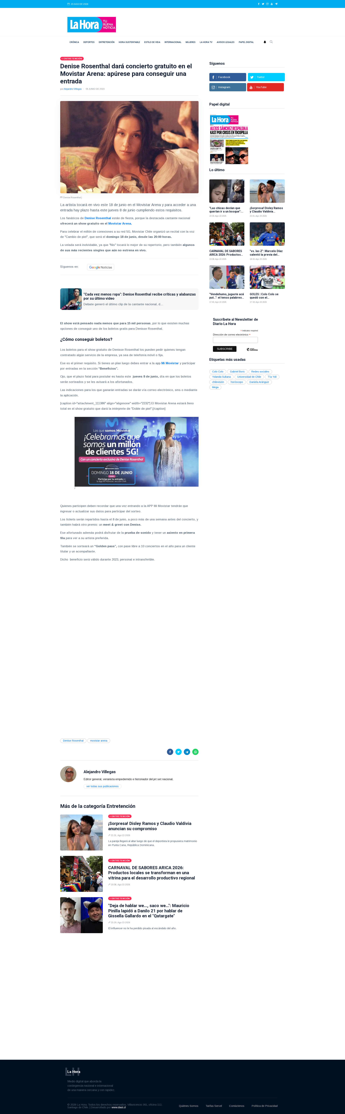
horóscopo (237, 382)
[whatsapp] (195, 752)
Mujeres (191, 42)
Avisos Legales (225, 42)
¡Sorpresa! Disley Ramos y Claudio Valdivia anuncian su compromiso (149, 826)
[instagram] (267, 4)
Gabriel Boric (237, 371)
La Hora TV (206, 42)
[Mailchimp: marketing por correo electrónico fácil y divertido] (252, 352)
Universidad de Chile (249, 376)
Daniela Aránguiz (259, 382)
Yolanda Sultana (221, 376)
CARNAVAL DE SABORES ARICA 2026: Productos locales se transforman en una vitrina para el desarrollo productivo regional (151, 873)
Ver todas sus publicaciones (102, 786)
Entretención (106, 42)
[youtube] (272, 4)
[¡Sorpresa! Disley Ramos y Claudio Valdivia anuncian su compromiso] (81, 832)
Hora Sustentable (129, 42)
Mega (215, 387)
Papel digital (246, 42)
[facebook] (259, 4)
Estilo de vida (152, 42)
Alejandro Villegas (73, 89)
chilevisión (218, 382)
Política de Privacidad (265, 1105)
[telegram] (276, 4)
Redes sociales (260, 371)
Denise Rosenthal (73, 740)
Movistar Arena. (120, 223)
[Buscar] (271, 42)
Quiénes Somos (188, 1105)
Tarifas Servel (214, 1105)
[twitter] (263, 4)
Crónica (74, 42)
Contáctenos (236, 1105)
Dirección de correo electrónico (231, 334)
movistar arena (98, 740)
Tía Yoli (272, 376)
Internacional (173, 42)
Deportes (89, 42)
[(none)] (68, 774)
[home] (91, 24)
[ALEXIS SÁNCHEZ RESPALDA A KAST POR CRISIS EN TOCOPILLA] (229, 139)
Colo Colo (217, 371)
